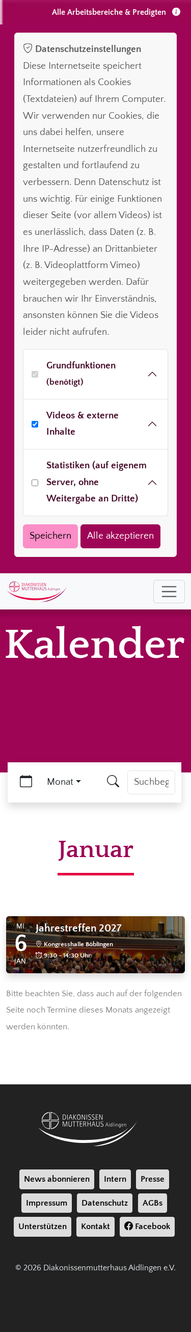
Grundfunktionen (81, 373)
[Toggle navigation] (169, 591)
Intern (115, 1179)
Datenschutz (104, 1203)
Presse (153, 1179)
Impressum (46, 1203)
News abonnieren (57, 1179)
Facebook (151, 1226)
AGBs (152, 1203)
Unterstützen (42, 1226)
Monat (60, 782)
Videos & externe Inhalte (82, 424)
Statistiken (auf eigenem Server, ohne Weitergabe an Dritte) (96, 482)
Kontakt (95, 1226)
